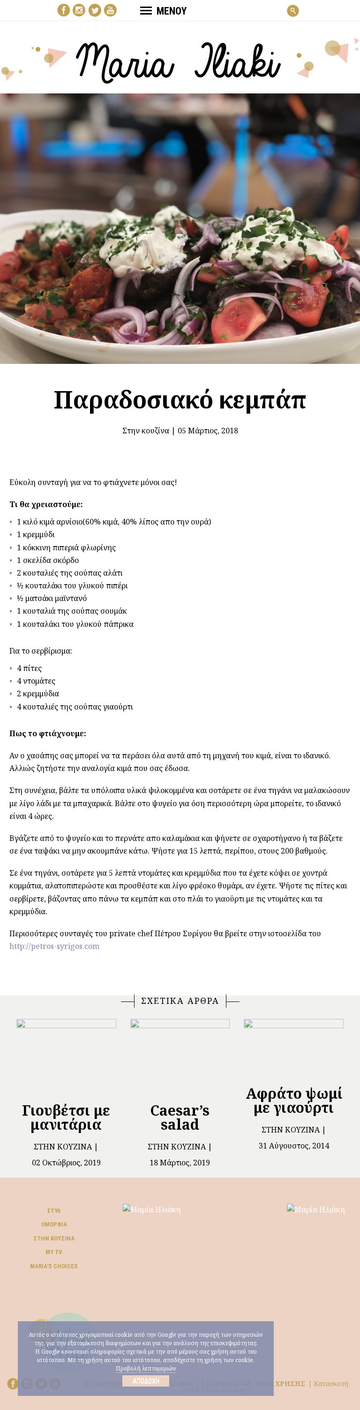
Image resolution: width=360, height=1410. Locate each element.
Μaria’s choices (54, 1266)
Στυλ (53, 1210)
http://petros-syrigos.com (54, 946)
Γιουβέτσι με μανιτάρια (66, 1117)
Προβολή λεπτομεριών (146, 1368)
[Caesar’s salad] (180, 1056)
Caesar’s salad (180, 1117)
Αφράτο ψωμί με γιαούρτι (294, 1100)
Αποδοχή (146, 1381)
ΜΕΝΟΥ (172, 11)
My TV (53, 1252)
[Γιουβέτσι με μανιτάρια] (66, 1056)
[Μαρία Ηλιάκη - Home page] (180, 59)
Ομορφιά (54, 1224)
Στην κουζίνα (145, 430)
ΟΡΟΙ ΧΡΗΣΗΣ (280, 1383)
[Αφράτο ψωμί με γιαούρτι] (294, 1048)
